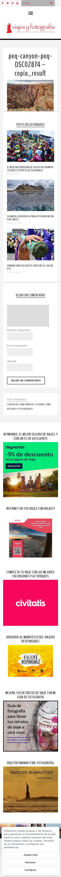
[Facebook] (4, 3)
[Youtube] (18, 3)
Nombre (18, 330)
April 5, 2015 (14, 272)
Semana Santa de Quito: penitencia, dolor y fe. (30, 267)
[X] (9, 3)
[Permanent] (30, 161)
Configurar (30, 870)
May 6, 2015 (13, 174)
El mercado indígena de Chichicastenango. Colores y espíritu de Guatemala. (30, 168)
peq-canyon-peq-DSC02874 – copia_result (30, 64)
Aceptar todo (31, 854)
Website (11, 361)
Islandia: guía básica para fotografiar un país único (30, 217)
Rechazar (30, 862)
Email (17, 345)
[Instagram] (14, 3)
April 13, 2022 (14, 223)
